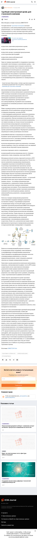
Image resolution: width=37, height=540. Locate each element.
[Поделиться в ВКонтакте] (10, 359)
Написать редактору (7, 525)
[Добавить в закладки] (2, 359)
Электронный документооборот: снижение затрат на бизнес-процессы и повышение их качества (18, 426)
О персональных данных (8, 516)
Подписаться (18, 385)
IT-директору (5, 16)
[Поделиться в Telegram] (13, 359)
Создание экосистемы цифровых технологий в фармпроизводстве (16, 481)
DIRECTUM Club (12, 348)
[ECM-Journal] (8, 500)
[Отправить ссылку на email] (17, 359)
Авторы (3, 522)
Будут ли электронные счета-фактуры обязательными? (14, 454)
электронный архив (22, 353)
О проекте (4, 513)
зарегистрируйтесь (10, 397)
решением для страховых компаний (11, 86)
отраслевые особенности (8, 353)
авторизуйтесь (23, 396)
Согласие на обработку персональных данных (15, 519)
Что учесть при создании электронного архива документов (19, 39)
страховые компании (17, 25)
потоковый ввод (6, 356)
